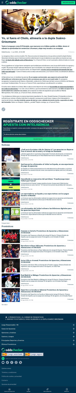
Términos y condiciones (9, 372)
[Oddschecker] (12, 350)
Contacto (5, 380)
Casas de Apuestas (9, 391)
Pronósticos (7, 226)
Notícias (6, 145)
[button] (67, 389)
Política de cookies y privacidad (12, 376)
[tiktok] (7, 362)
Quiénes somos (6, 368)
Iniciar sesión (68, 2)
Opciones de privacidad (9, 384)
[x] (20, 362)
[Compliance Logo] (13, 354)
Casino (28, 391)
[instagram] (16, 362)
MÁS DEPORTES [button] (47, 391)
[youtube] (3, 362)
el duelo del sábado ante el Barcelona (19, 60)
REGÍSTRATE (38, 139)
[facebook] (11, 362)
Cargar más (5, 223)
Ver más (4, 304)
